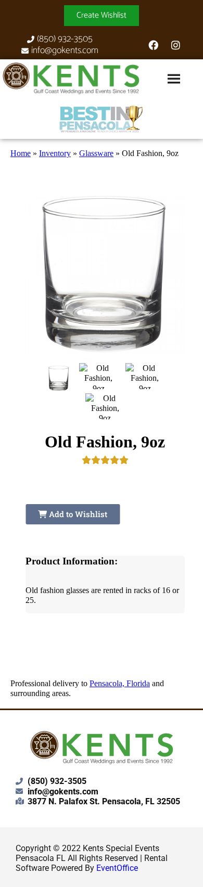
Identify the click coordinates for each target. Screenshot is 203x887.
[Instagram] (175, 45)
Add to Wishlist (77, 514)
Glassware (96, 153)
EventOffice (117, 868)
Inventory (55, 153)
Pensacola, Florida (120, 683)
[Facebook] (153, 45)
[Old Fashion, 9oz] (59, 378)
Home (20, 153)
